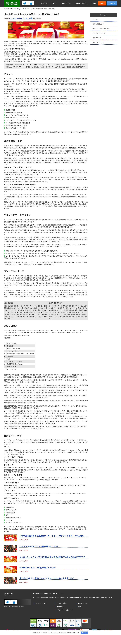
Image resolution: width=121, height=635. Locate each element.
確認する (84, 632)
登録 (101, 3)
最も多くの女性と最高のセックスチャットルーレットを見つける (46, 578)
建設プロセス (97, 38)
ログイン (112, 3)
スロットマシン (41, 603)
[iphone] (31, 3)
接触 (79, 607)
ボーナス (44, 3)
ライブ (54, 3)
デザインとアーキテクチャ (101, 29)
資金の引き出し (81, 3)
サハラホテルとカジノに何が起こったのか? (37, 567)
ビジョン (95, 19)
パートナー (66, 3)
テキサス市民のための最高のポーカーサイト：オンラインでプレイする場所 (51, 535)
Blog (94, 3)
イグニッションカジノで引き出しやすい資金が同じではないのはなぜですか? (52, 557)
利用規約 (60, 607)
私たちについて (83, 603)
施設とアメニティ (98, 42)
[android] (25, 3)
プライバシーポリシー (64, 610)
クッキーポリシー (63, 603)
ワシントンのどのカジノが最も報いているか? (38, 546)
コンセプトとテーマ (99, 33)
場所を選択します (98, 24)
